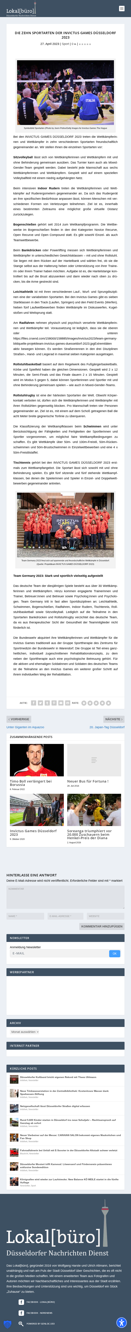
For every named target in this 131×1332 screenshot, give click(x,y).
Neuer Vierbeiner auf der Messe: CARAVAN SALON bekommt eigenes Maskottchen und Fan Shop (70, 1137)
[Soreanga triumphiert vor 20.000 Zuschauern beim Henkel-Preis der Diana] (94, 810)
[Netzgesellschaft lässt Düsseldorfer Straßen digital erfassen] (14, 1108)
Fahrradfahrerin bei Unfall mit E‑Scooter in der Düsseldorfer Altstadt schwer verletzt (68, 1150)
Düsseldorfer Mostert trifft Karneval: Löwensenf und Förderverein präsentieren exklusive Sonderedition (66, 1166)
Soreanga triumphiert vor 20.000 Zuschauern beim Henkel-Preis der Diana (89, 834)
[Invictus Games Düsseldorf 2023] (37, 810)
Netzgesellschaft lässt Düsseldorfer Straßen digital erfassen (55, 1106)
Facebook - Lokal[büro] (41, 1302)
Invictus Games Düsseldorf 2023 (33, 833)
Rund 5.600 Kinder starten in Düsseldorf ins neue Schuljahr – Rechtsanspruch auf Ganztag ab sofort (68, 1121)
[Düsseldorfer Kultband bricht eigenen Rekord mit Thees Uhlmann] (14, 1079)
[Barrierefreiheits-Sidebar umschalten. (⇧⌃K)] (122, 1322)
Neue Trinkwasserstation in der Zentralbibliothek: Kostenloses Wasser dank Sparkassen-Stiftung (64, 1092)
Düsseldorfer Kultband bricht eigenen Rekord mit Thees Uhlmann (58, 1077)
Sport (65, 44)
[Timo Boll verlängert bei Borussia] (37, 760)
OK (115, 953)
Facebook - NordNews (40, 1313)
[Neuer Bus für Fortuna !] (94, 760)
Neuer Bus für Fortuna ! (88, 781)
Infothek (23, 1080)
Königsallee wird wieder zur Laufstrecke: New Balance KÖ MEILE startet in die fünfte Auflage (69, 1181)
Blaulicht (24, 1153)
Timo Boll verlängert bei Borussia (31, 783)
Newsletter (33, 1080)
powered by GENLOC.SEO (41, 1323)
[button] (122, 8)
